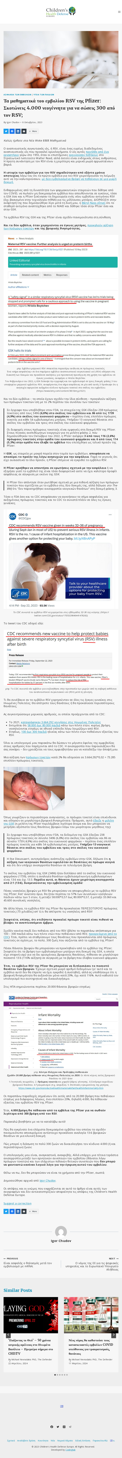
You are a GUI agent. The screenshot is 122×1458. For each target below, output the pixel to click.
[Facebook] (51, 1426)
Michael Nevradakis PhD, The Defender (31, 1359)
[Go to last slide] (8, 1334)
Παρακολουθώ (100, 1440)
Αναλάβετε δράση (26, 1440)
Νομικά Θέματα (65, 1440)
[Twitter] (58, 1426)
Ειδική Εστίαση (82, 1440)
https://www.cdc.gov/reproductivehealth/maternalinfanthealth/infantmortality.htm (61, 1088)
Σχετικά (11, 1440)
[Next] (113, 1334)
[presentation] (31, 1315)
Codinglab (70, 1449)
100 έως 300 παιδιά (34, 731)
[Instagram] (64, 1426)
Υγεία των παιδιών (43, 94)
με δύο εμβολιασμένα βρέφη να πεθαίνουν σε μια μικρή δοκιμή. (60, 180)
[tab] (55, 1375)
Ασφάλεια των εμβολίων (17, 94)
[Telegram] (70, 1426)
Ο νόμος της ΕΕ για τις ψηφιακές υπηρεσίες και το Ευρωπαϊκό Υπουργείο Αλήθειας (92, 1264)
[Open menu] (119, 12)
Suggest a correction (17, 1203)
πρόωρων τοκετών (38, 757)
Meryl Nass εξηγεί (93, 203)
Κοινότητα (43, 1440)
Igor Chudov (13, 122)
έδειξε (97, 820)
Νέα (53, 1440)
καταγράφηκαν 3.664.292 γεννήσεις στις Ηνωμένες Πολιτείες (61, 722)
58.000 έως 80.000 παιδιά (44, 725)
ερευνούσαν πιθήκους (83, 155)
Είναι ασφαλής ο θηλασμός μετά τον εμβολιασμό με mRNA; (28, 1262)
